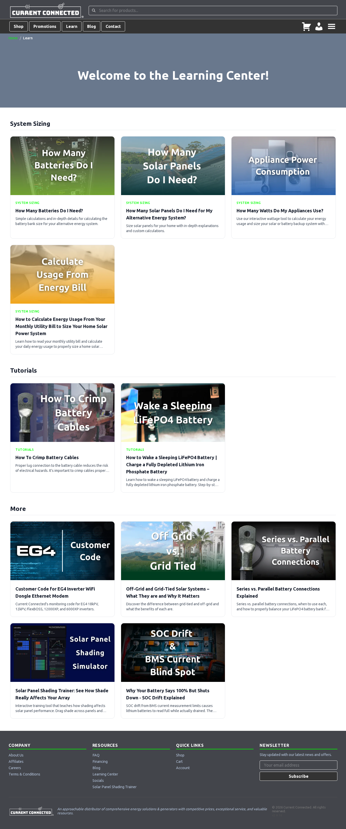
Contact (113, 26)
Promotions (44, 26)
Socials (98, 781)
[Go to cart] (306, 26)
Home (13, 38)
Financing (100, 761)
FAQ (96, 755)
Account (183, 768)
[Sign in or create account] (319, 26)
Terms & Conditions (24, 774)
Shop (19, 26)
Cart (179, 761)
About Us (16, 755)
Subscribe (299, 776)
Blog (91, 26)
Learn (71, 26)
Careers (15, 768)
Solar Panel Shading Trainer (114, 787)
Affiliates (16, 761)
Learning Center (105, 774)
